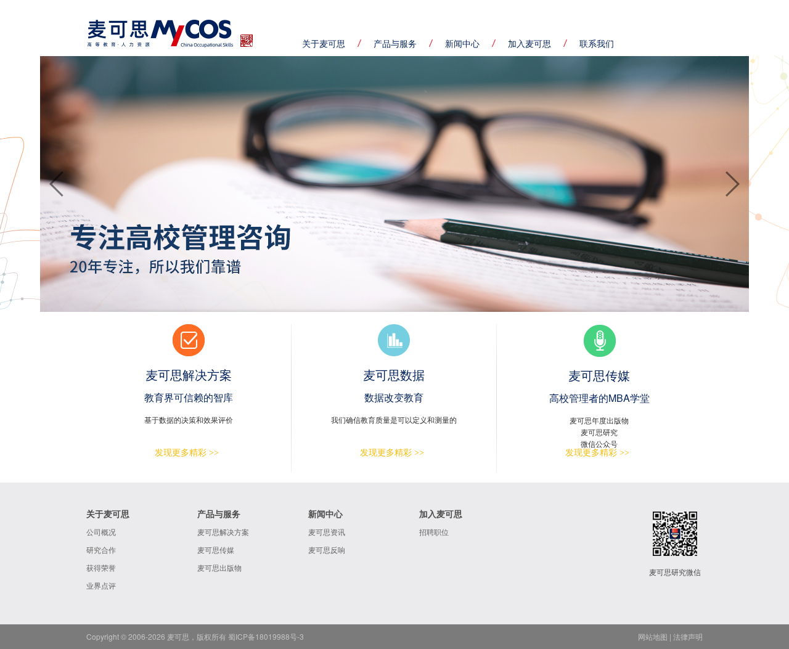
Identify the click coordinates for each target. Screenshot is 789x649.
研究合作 (101, 549)
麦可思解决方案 (223, 531)
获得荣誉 (101, 567)
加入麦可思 (529, 43)
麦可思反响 (326, 549)
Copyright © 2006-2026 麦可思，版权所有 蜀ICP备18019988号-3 (195, 636)
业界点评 (101, 585)
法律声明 (688, 636)
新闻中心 (462, 43)
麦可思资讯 (326, 531)
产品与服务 (395, 43)
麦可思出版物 (219, 567)
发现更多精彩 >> (187, 452)
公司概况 (101, 531)
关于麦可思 (323, 43)
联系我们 (596, 43)
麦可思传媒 (215, 549)
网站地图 (653, 636)
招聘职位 (434, 531)
